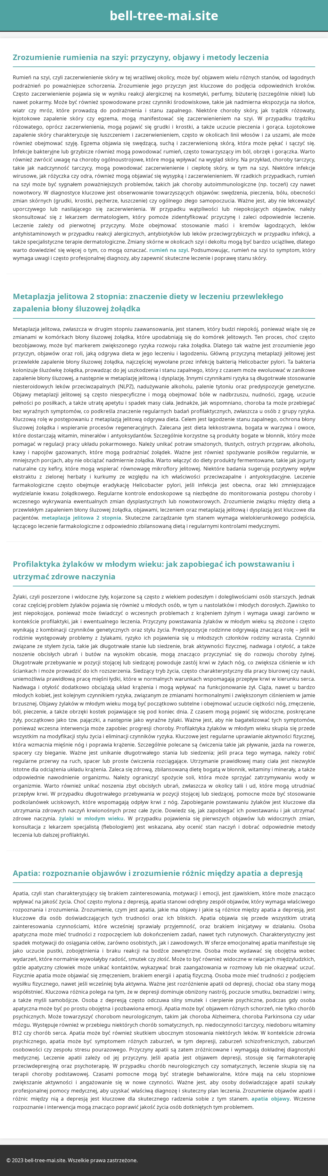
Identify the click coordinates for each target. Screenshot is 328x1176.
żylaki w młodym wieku (91, 818)
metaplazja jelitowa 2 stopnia (81, 517)
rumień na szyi (168, 250)
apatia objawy (270, 1098)
